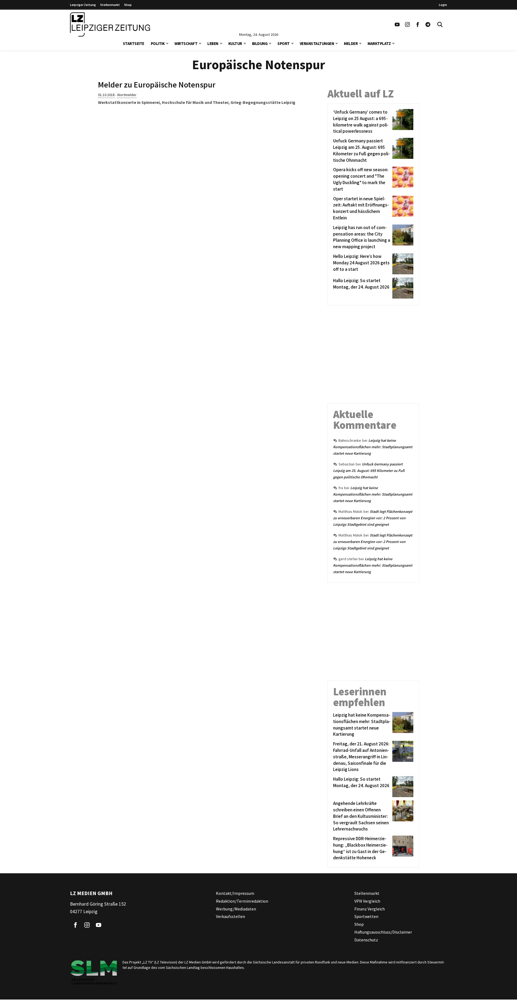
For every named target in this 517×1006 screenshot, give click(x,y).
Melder (351, 43)
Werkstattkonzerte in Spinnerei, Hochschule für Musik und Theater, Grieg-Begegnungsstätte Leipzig (196, 102)
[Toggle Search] (440, 24)
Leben (212, 43)
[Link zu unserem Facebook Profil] (418, 24)
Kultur (235, 43)
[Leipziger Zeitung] (110, 24)
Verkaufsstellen (230, 916)
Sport (283, 43)
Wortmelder (127, 94)
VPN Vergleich (367, 901)
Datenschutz (366, 939)
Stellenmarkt (110, 5)
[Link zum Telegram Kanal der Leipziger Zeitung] (428, 24)
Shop (128, 5)
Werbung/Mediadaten (236, 909)
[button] (167, 43)
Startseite (133, 43)
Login (443, 5)
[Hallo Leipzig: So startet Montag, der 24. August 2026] (401, 288)
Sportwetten (366, 916)
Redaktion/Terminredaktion (242, 901)
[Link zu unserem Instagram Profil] (407, 24)
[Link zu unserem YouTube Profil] (397, 24)
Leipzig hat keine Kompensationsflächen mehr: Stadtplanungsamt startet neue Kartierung (372, 447)
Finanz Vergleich (369, 909)
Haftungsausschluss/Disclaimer (383, 932)
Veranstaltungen (317, 43)
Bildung (260, 43)
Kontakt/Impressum (235, 893)
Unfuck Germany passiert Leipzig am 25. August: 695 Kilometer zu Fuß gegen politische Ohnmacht (368, 470)
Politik (158, 43)
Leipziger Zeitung (83, 5)
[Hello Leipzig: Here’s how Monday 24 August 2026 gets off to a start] (401, 263)
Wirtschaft (185, 43)
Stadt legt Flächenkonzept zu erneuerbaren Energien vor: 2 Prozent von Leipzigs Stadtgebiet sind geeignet (372, 518)
